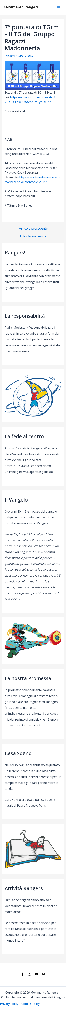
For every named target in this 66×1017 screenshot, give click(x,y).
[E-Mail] (43, 974)
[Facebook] (22, 974)
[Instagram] (29, 974)
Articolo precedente (33, 228)
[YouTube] (36, 974)
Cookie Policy (30, 1004)
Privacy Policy (9, 1004)
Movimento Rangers (21, 7)
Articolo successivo (33, 236)
